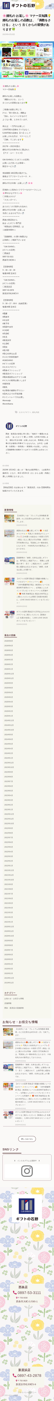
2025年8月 (8, 688)
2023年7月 (8, 781)
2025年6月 (8, 692)
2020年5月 (8, 959)
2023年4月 (8, 795)
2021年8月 (8, 889)
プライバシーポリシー (27, 1392)
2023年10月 (9, 767)
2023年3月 (8, 800)
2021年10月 (9, 880)
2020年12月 (9, 927)
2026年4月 (8, 655)
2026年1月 (8, 669)
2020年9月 (8, 941)
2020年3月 (8, 969)
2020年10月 (9, 936)
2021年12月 (9, 870)
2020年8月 (8, 945)
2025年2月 (8, 711)
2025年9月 (8, 683)
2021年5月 (8, 903)
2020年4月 (8, 964)
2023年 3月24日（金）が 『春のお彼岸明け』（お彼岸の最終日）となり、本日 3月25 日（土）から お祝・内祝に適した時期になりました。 (26, 473)
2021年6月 (8, 898)
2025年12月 (9, 674)
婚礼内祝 (35, 412)
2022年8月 (8, 833)
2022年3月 (8, 856)
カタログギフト (25, 412)
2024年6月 (8, 739)
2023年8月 (8, 777)
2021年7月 (8, 894)
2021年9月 (8, 884)
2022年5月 (8, 847)
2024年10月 (9, 730)
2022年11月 (9, 819)
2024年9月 (8, 735)
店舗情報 (7, 1003)
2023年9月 (8, 772)
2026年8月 (8, 641)
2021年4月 (8, 908)
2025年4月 (8, 702)
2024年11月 (9, 725)
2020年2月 (8, 973)
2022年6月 (8, 842)
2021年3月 (8, 912)
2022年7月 (8, 837)
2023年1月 (8, 809)
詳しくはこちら (27, 1139)
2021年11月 (9, 875)
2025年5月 (8, 697)
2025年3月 (8, 706)
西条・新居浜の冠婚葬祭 (14, 1008)
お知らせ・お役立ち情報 (14, 999)
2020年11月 (9, 931)
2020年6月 (8, 955)
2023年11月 (9, 763)
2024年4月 (8, 749)
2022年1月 (8, 866)
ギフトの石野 (21, 426)
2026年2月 (8, 664)
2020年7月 (8, 950)
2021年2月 (8, 917)
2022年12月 (9, 814)
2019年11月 (9, 983)
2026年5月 (8, 650)
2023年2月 (8, 805)
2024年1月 (8, 758)
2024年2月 (8, 753)
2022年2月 (8, 861)
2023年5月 (8, 791)
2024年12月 (9, 720)
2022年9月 (8, 828)
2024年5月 (8, 744)
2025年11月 (9, 678)
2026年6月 (8, 646)
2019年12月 (9, 978)
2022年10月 (9, 823)
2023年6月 (8, 786)
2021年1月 (8, 922)
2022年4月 (8, 852)
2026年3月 (8, 660)
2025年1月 (8, 716)
